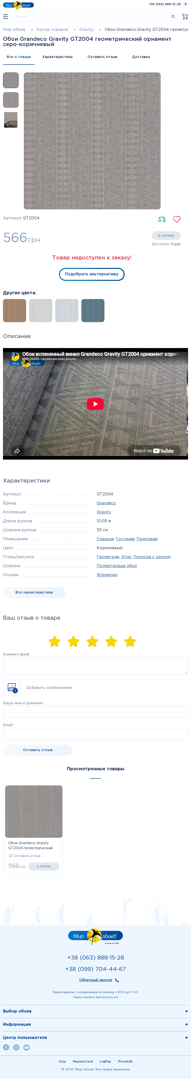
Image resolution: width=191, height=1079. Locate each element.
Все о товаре (19, 57)
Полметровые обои (117, 566)
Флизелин (107, 575)
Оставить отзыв (102, 57)
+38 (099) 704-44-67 (95, 969)
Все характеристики (34, 592)
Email (8, 725)
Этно (126, 557)
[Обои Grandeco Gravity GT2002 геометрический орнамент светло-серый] (39, 312)
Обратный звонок (95, 980)
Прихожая (147, 539)
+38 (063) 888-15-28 (165, 4)
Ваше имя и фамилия (23, 703)
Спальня (105, 539)
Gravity (104, 512)
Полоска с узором (151, 557)
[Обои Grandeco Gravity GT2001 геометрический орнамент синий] (91, 312)
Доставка (141, 57)
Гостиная (125, 539)
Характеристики (57, 57)
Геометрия (108, 557)
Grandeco (106, 503)
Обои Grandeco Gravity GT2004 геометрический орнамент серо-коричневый (32, 846)
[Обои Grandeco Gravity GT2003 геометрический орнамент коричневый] (13, 312)
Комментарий (16, 654)
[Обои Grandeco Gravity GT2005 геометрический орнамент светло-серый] (65, 312)
